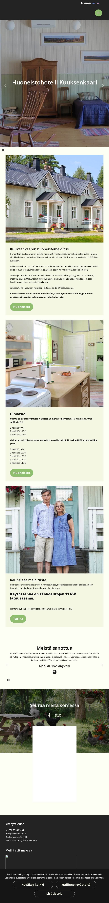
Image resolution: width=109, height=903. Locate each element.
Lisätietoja (54, 894)
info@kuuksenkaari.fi (16, 833)
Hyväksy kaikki (32, 885)
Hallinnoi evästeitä (76, 885)
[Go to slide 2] (52, 679)
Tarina (18, 619)
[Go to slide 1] (48, 679)
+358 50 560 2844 (16, 830)
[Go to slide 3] (56, 679)
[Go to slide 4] (59, 679)
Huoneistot (21, 307)
